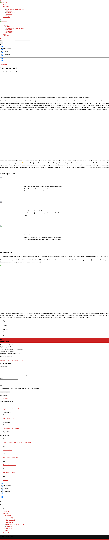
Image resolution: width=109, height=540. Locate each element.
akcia (1, 360)
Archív (1, 505)
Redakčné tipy (8, 528)
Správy (5, 5)
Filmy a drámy (10, 12)
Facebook (5, 398)
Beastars (5, 480)
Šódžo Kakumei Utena (9, 465)
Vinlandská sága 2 (8, 418)
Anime (8, 8)
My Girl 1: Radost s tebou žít (11, 409)
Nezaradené (7, 513)
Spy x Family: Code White (10, 457)
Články (5, 15)
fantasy (8, 360)
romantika (12, 360)
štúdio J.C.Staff (19, 360)
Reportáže (6, 17)
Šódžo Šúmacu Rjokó (9, 472)
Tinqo (1, 72)
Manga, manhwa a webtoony (15, 9)
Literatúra (9, 11)
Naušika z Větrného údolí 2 (11, 428)
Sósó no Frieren (7, 450)
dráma (4, 360)
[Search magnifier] (1, 42)
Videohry (9, 14)
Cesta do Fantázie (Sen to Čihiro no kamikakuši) (17, 442)
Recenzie (6, 6)
